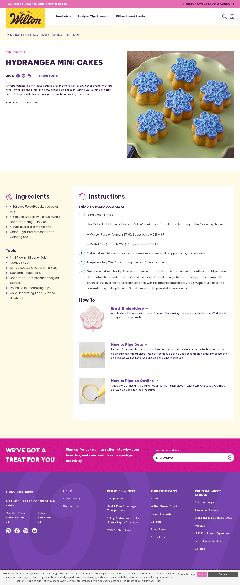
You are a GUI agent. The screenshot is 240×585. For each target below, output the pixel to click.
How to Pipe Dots (127, 345)
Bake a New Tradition (52, 3)
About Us (157, 498)
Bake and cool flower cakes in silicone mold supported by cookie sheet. (147, 253)
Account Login (204, 502)
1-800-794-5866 (19, 492)
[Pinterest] (23, 76)
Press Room (158, 529)
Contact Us (70, 506)
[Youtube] (34, 530)
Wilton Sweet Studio (165, 506)
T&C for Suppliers (119, 530)
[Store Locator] (231, 16)
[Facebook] (18, 76)
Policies (200, 525)
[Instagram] (25, 530)
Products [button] (62, 16)
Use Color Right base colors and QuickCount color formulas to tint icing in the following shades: (155, 229)
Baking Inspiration (162, 514)
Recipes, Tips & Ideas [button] (92, 16)
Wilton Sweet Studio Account (209, 3)
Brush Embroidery (127, 308)
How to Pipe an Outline (132, 381)
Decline (223, 574)
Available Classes (206, 510)
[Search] (224, 16)
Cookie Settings (186, 574)
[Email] (29, 76)
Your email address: (168, 450)
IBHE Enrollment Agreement (213, 533)
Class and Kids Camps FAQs (213, 517)
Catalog (200, 548)
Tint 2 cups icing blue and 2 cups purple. (125, 262)
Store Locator (160, 537)
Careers (156, 521)
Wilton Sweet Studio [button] (130, 16)
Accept (202, 574)
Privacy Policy (153, 581)
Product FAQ (71, 498)
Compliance (115, 498)
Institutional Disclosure (210, 541)
